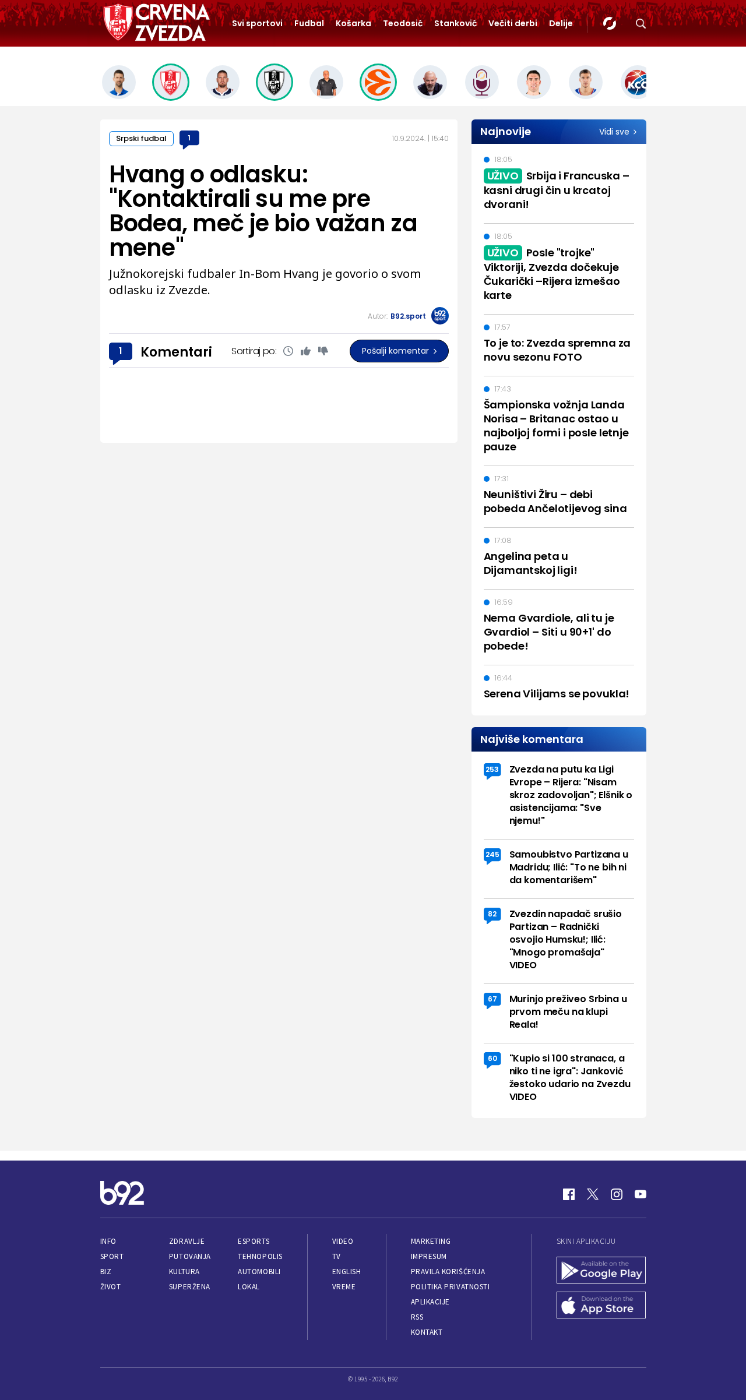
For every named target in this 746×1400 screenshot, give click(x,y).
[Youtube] (640, 1194)
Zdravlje (187, 1241)
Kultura (184, 1271)
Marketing (431, 1241)
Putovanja (190, 1256)
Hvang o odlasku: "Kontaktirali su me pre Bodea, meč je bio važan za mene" (263, 211)
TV (336, 1256)
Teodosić (403, 23)
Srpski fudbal (141, 138)
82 (492, 914)
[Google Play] (601, 1271)
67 (492, 999)
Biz (106, 1271)
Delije (561, 23)
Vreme (344, 1287)
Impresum (429, 1256)
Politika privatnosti (450, 1287)
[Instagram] (616, 1194)
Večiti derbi (512, 23)
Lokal (249, 1287)
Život (110, 1287)
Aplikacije (430, 1302)
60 (492, 1058)
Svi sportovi (257, 23)
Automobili (259, 1271)
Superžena (189, 1287)
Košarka (353, 23)
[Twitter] (593, 1194)
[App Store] (601, 1306)
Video (343, 1241)
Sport (112, 1256)
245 (492, 854)
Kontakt (427, 1332)
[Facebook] (569, 1194)
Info (108, 1241)
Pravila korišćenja (448, 1271)
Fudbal (309, 23)
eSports (253, 1241)
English (346, 1271)
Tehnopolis (260, 1256)
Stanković (455, 23)
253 (492, 769)
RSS (417, 1317)
